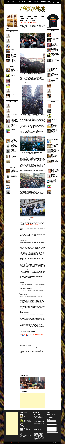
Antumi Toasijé (37, 419)
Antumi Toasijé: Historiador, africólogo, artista (27, 435)
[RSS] (58, 2)
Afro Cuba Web (37, 414)
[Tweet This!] (23, 335)
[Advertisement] (32, 400)
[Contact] (57, 2)
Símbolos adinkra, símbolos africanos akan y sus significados (27, 420)
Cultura (23, 1)
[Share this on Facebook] (22, 335)
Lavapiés (31, 334)
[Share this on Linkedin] (27, 335)
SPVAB (39, 188)
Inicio (8, 1)
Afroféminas (36, 415)
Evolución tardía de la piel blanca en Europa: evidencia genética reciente (38, 431)
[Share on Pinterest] (26, 335)
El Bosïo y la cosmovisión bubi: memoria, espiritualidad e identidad (39, 426)
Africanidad (12, 442)
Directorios (36, 1)
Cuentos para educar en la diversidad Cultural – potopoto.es (39, 422)
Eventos (18, 1)
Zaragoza (41, 334)
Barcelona (24, 334)
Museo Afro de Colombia (38, 433)
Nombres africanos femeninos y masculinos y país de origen (27, 425)
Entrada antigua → (42, 340)
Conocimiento (29, 1)
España (27, 334)
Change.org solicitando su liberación (31, 224)
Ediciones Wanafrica (38, 425)
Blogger (19, 442)
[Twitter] (50, 2)
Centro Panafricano (45, 1)
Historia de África (37, 429)
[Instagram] (53, 2)
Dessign (45, 442)
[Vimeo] (55, 2)
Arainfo (33, 217)
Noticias (12, 1)
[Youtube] (54, 2)
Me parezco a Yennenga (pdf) (39, 423)
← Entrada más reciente (24, 340)
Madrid (34, 334)
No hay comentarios (34, 22)
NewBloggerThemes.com (55, 442)
